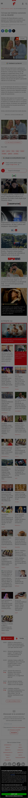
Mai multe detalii (13, 774)
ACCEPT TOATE (14, 794)
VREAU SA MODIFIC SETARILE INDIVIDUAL (14, 795)
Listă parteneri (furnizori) (4, 791)
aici (22, 779)
